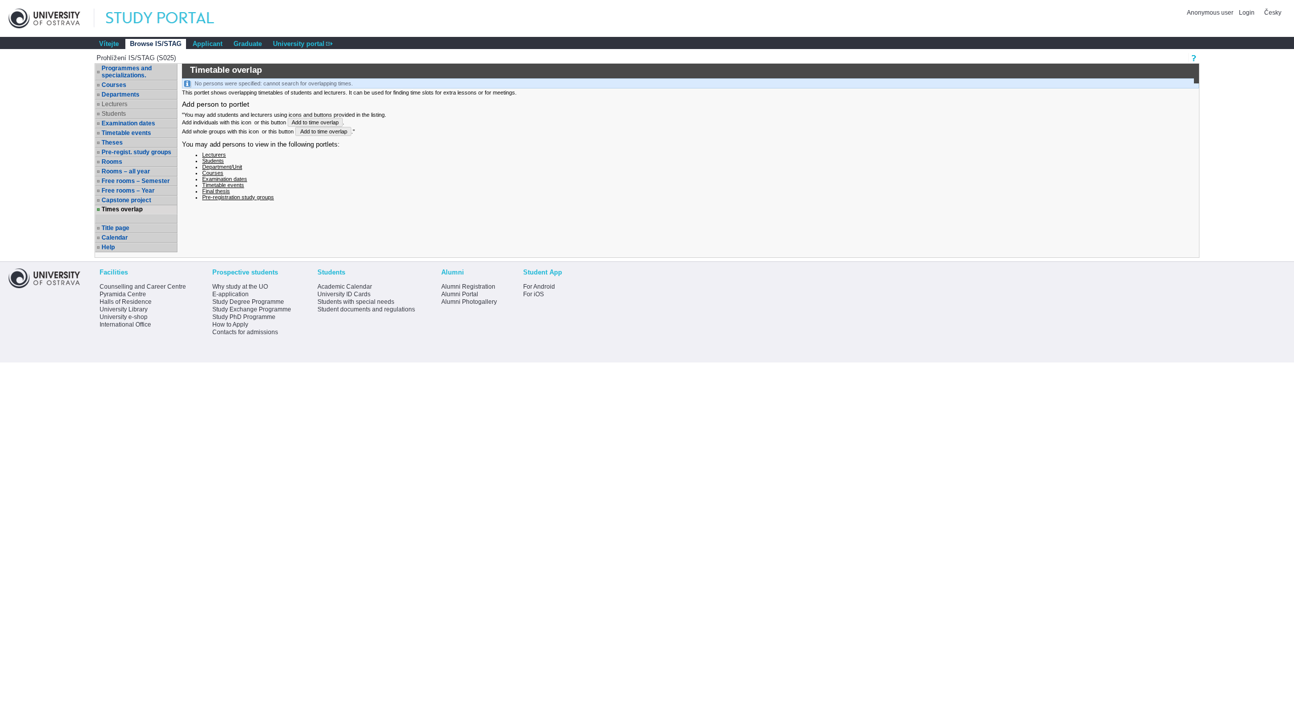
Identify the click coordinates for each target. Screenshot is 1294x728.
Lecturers (214, 155)
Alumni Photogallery (469, 301)
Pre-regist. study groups (136, 152)
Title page (115, 228)
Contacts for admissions (245, 332)
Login (1247, 12)
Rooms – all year (126, 171)
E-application (230, 294)
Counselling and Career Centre (143, 286)
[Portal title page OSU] (169, 18)
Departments (121, 94)
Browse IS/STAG (155, 44)
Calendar (115, 237)
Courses (114, 84)
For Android (539, 286)
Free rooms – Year (128, 190)
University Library (124, 309)
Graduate (248, 44)
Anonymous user (1211, 12)
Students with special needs (355, 301)
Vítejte (109, 44)
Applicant (207, 44)
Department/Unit (222, 167)
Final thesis (216, 191)
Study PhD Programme (243, 317)
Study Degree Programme (248, 301)
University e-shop (124, 317)
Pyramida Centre (123, 294)
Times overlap (122, 209)
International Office (125, 324)
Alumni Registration (468, 286)
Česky (1272, 12)
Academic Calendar (344, 286)
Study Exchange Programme (251, 309)
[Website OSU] (52, 18)
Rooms (112, 161)
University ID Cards (344, 294)
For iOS (533, 294)
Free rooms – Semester (136, 181)
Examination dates (128, 123)
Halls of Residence (126, 301)
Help (108, 247)
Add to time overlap (315, 122)
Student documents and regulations (366, 309)
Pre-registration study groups (238, 197)
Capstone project (126, 200)
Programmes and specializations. (127, 72)
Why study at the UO (240, 286)
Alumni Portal (459, 294)
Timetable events (126, 132)
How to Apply (230, 324)
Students (213, 161)
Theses (112, 142)
